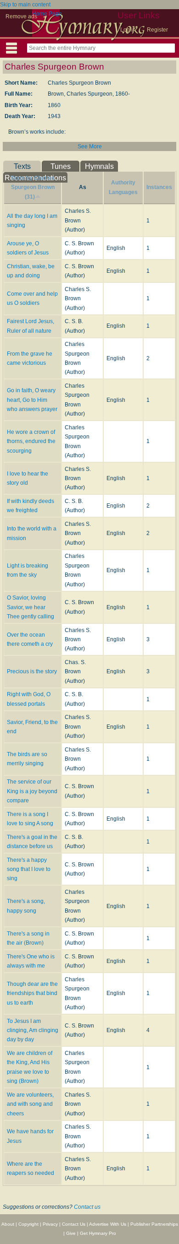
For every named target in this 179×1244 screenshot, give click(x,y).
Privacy (50, 1224)
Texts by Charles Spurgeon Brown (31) (33, 187)
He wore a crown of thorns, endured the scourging (31, 441)
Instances (159, 187)
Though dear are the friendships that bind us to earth (32, 993)
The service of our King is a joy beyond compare (32, 791)
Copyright (28, 1224)
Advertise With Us (107, 1224)
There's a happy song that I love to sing (28, 869)
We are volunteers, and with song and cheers (30, 1104)
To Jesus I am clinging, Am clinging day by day (32, 1030)
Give (71, 1233)
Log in (128, 30)
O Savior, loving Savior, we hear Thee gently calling (30, 607)
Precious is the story (32, 671)
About (7, 1224)
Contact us (87, 1207)
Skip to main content (25, 4)
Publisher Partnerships (154, 1224)
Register (157, 30)
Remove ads (21, 16)
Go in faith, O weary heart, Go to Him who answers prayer (32, 399)
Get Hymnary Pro (98, 1233)
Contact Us (73, 1224)
